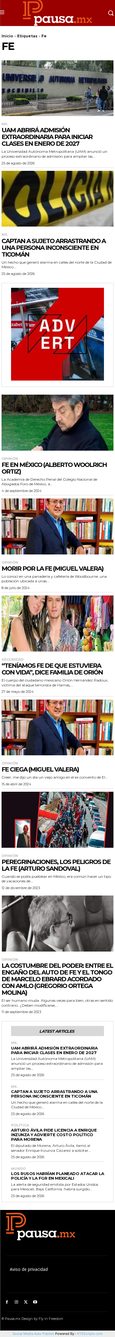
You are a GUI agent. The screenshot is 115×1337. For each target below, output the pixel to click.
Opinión (10, 459)
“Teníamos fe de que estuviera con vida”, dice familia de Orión (52, 669)
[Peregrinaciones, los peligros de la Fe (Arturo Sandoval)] (57, 820)
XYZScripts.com (90, 1333)
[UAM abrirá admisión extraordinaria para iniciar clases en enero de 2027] (57, 88)
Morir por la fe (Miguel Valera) (52, 568)
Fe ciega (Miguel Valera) (40, 769)
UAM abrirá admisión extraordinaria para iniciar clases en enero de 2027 (47, 136)
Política (20, 1125)
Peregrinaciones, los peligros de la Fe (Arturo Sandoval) (56, 865)
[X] (26, 1302)
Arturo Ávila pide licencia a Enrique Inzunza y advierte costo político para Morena (54, 1135)
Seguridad (13, 660)
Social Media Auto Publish (33, 1333)
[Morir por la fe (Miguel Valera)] (57, 526)
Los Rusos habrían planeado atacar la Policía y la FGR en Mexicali (57, 1176)
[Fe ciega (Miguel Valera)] (57, 728)
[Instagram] (16, 1302)
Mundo (18, 1169)
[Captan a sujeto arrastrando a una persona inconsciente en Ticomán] (57, 199)
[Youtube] (35, 1302)
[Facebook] (7, 1302)
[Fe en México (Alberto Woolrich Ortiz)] (57, 423)
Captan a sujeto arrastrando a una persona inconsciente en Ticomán (53, 247)
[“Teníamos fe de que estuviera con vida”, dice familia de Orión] (57, 623)
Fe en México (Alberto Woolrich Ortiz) (54, 468)
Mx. (5, 124)
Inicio (7, 36)
